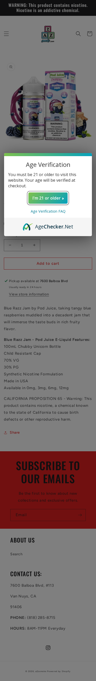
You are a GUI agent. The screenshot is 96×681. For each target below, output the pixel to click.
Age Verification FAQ (48, 211)
